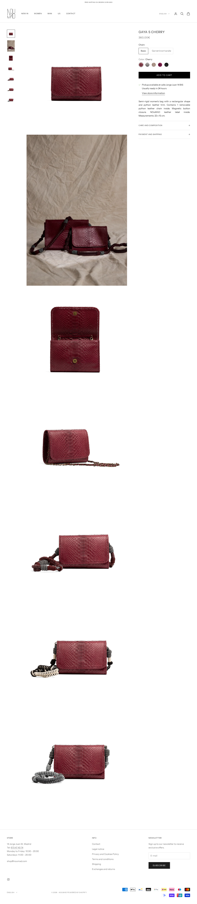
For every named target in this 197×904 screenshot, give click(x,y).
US (59, 13)
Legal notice (98, 849)
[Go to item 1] (11, 34)
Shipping (96, 864)
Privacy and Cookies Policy (105, 854)
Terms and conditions (102, 859)
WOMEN (38, 13)
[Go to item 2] (11, 46)
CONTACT (70, 13)
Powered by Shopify (77, 892)
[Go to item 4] (11, 69)
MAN (50, 13)
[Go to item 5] (11, 79)
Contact (96, 844)
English (163, 14)
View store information (153, 93)
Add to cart (164, 75)
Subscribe (159, 865)
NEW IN (24, 13)
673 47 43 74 (17, 847)
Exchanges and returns (103, 869)
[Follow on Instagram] (8, 879)
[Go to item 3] (11, 58)
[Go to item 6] (11, 89)
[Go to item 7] (11, 100)
